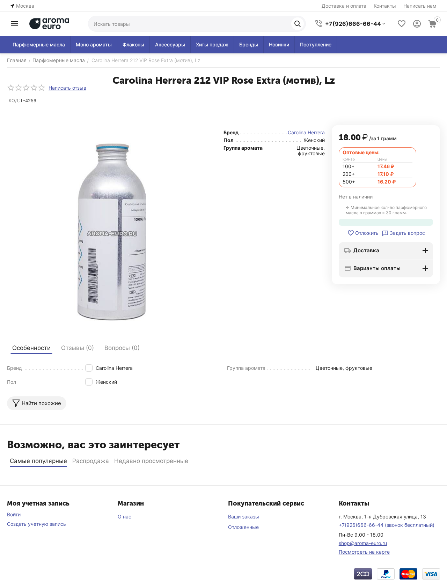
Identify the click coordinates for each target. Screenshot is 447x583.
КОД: (14, 100)
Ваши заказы (243, 517)
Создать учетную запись (36, 524)
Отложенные (243, 527)
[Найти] (297, 23)
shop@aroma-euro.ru (363, 543)
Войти (14, 514)
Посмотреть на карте (364, 552)
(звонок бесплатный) (386, 525)
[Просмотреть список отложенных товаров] (401, 23)
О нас (124, 517)
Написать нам (420, 6)
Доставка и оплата (344, 6)
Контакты (385, 6)
